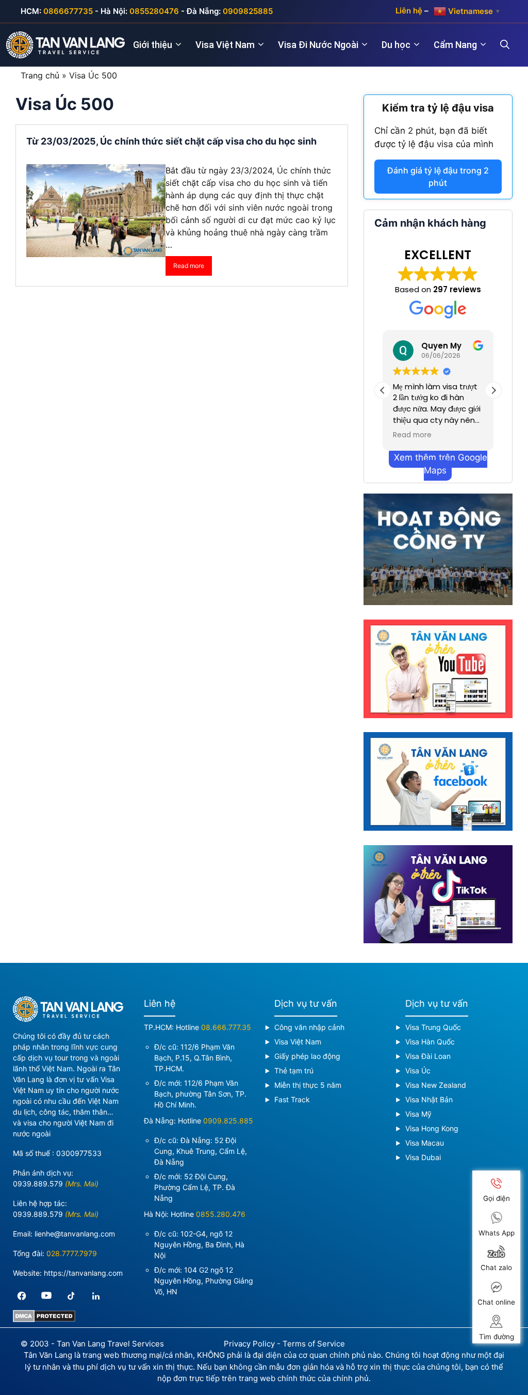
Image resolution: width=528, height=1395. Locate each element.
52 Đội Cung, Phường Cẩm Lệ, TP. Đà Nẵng (194, 1187)
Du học (396, 44)
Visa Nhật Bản (429, 1099)
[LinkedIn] (96, 1296)
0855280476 (154, 11)
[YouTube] (46, 1296)
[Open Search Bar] (511, 44)
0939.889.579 (38, 1183)
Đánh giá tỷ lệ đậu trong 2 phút (438, 176)
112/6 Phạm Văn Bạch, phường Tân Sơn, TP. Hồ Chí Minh (200, 1094)
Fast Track (292, 1099)
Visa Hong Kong (431, 1128)
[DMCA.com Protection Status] (44, 1319)
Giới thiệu (152, 44)
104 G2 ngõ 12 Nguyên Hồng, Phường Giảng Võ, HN (203, 1280)
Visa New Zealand (435, 1085)
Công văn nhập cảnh (309, 1027)
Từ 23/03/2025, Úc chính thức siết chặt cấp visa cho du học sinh (172, 141)
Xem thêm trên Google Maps (440, 464)
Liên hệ (408, 10)
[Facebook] (21, 1296)
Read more (188, 266)
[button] (493, 390)
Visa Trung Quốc (433, 1027)
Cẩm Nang (455, 44)
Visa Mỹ (418, 1113)
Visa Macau (424, 1142)
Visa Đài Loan (428, 1056)
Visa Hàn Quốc (430, 1041)
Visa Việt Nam (225, 44)
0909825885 (248, 11)
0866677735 (68, 11)
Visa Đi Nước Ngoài (318, 44)
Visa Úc (418, 1070)
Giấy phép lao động (307, 1056)
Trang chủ (40, 75)
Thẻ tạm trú (294, 1070)
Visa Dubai (423, 1157)
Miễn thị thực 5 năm (307, 1085)
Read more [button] (412, 435)
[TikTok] (71, 1296)
